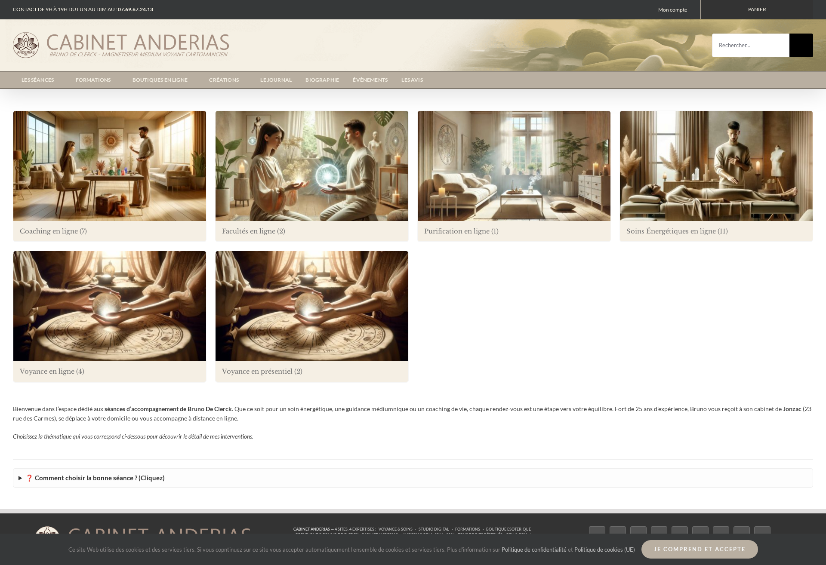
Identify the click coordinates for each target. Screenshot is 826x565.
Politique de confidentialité (534, 549)
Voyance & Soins (396, 529)
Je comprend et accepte (700, 549)
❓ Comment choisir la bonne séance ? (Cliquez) (95, 478)
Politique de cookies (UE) (604, 549)
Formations (467, 529)
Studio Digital (434, 529)
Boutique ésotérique (508, 529)
